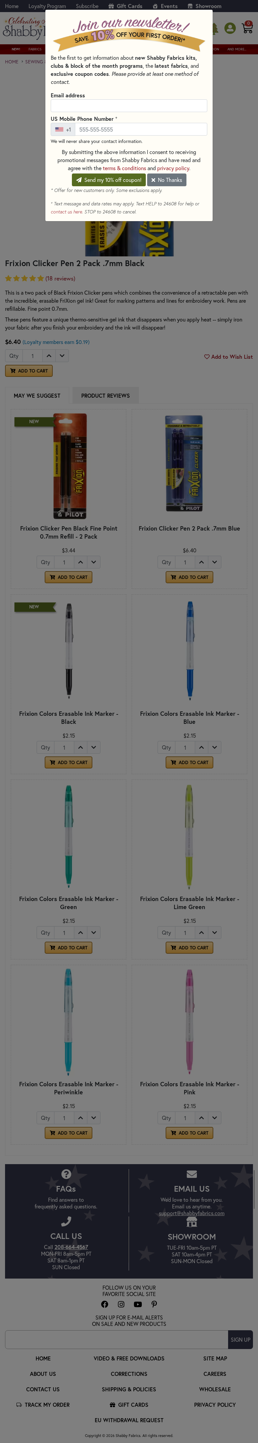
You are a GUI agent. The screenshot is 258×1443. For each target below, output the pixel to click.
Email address (68, 95)
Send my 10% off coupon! (112, 179)
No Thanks (169, 179)
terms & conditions (124, 167)
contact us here (66, 212)
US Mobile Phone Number (84, 118)
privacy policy (173, 167)
